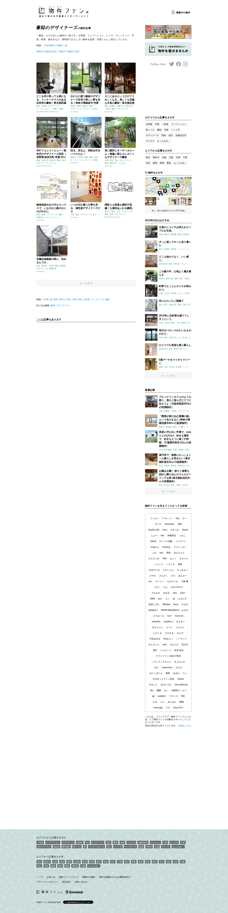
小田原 (80, 157)
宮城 (85, 861)
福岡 (155, 162)
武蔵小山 (120, 105)
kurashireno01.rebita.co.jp (47, 111)
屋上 (95, 214)
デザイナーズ (53, 105)
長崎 (67, 865)
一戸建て (54, 108)
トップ (39, 876)
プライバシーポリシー (47, 881)
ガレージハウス (43, 846)
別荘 (64, 160)
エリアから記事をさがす (50, 856)
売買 (55, 299)
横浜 (113, 211)
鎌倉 (79, 105)
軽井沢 (53, 160)
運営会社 (66, 881)
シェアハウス (97, 842)
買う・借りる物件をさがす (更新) (168, 210)
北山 (116, 160)
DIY (87, 842)
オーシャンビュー (52, 217)
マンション (155, 842)
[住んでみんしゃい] (186, 201)
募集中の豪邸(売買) (69, 51)
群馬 (92, 861)
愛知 (169, 162)
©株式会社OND (54, 902)
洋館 (166, 129)
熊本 (60, 865)
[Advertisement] (86, 353)
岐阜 (154, 861)
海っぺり (150, 129)
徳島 (53, 865)
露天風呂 (66, 846)
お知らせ (51, 876)
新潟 (127, 861)
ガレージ (88, 159)
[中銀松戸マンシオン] (150, 201)
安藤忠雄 (52, 268)
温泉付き (40, 217)
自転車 (56, 846)
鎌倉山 (85, 105)
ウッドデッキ (97, 299)
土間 (165, 842)
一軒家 (107, 108)
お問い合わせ (80, 881)
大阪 (171, 157)
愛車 (95, 159)
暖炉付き (113, 163)
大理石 (94, 108)
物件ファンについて (69, 876)
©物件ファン (41, 902)
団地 (163, 135)
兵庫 (178, 157)
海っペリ (77, 846)
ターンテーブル (77, 159)
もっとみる (86, 283)
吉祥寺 (44, 105)
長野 (38, 160)
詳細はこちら (184, 725)
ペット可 (175, 129)
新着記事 (150, 390)
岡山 (39, 865)
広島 (72, 214)
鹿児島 (75, 865)
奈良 (175, 861)
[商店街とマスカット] (174, 201)
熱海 (43, 214)
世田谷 (44, 265)
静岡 (38, 214)
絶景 (111, 214)
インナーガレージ (96, 846)
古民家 (86, 299)
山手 (118, 211)
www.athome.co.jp (44, 165)
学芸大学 (129, 105)
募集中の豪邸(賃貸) (46, 51)
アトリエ (165, 846)
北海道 (77, 861)
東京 (38, 105)
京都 (106, 160)
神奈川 (73, 105)
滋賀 (168, 861)
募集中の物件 (88, 876)
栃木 (99, 861)
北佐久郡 (45, 160)
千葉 (185, 157)
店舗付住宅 (180, 135)
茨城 (106, 861)
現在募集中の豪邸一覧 (55, 45)
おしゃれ (174, 842)
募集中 (183, 12)
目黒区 (112, 105)
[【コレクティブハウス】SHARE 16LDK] (162, 201)
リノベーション (42, 108)
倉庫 (122, 842)
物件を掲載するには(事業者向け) (115, 876)
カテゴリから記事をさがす (51, 837)
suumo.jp (74, 111)
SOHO (149, 846)
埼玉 (148, 162)
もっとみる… (163, 140)
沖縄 (83, 865)
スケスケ (86, 108)
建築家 (63, 265)
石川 (161, 861)
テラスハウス (127, 211)
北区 (111, 160)
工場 (157, 846)
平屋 (157, 124)
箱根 (86, 157)
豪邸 (61, 108)
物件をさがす (155, 172)
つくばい (122, 163)
